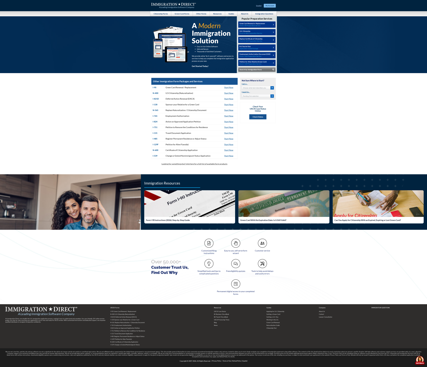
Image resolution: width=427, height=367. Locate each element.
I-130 (155, 104)
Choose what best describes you (254, 88)
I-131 (155, 133)
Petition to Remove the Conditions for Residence (187, 127)
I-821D (156, 99)
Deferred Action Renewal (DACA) (180, 99)
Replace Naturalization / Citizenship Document (186, 110)
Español (259, 6)
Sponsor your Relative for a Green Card (182, 104)
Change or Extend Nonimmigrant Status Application (188, 156)
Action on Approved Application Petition (183, 121)
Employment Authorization (177, 116)
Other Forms (201, 14)
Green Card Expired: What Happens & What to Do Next (358, 220)
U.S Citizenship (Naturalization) (179, 93)
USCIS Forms (114, 308)
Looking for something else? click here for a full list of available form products (194, 164)
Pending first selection (251, 96)
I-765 (155, 116)
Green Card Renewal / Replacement (181, 87)
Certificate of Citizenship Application (182, 150)
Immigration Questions (264, 14)
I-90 (154, 87)
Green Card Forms (182, 14)
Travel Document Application (178, 133)
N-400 (155, 93)
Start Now (228, 87)
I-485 (155, 138)
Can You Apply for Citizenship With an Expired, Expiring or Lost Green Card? (273, 220)
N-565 (155, 110)
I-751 (155, 127)
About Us (244, 14)
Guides (231, 14)
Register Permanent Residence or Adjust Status (186, 138)
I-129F (155, 144)
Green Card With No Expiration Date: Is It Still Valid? (169, 220)
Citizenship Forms (161, 14)
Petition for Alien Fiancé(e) (177, 144)
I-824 (155, 121)
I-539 (155, 156)
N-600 (155, 150)
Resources (217, 14)
